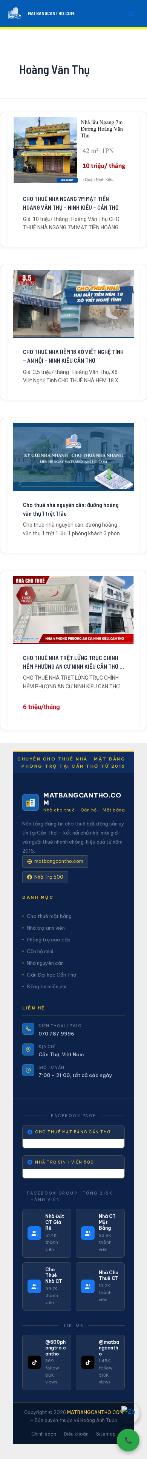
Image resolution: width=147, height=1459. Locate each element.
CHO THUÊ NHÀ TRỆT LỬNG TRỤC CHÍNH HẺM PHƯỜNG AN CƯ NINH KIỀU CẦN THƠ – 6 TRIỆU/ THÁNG (72, 662)
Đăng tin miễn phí (46, 986)
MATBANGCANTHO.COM (51, 13)
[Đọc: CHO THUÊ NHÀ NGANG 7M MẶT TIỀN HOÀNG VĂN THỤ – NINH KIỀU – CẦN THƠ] (73, 151)
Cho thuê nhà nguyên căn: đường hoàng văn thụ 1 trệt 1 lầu (71, 509)
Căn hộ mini (40, 951)
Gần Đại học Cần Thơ (51, 975)
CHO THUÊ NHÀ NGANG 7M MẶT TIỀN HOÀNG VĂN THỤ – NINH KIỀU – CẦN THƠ (71, 203)
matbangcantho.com (58, 861)
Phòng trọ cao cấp (48, 940)
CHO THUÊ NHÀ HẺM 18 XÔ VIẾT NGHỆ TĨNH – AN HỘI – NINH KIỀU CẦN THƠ (73, 356)
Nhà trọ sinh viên (46, 928)
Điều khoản (76, 1434)
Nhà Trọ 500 (48, 877)
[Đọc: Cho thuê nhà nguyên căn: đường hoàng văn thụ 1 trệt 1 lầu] (73, 457)
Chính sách (43, 1434)
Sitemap (106, 1434)
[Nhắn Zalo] (128, 1413)
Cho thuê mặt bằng (49, 916)
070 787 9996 (56, 1034)
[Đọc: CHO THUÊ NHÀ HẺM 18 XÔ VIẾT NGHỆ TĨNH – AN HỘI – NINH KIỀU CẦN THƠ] (73, 304)
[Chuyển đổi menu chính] (131, 13)
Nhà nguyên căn (45, 963)
